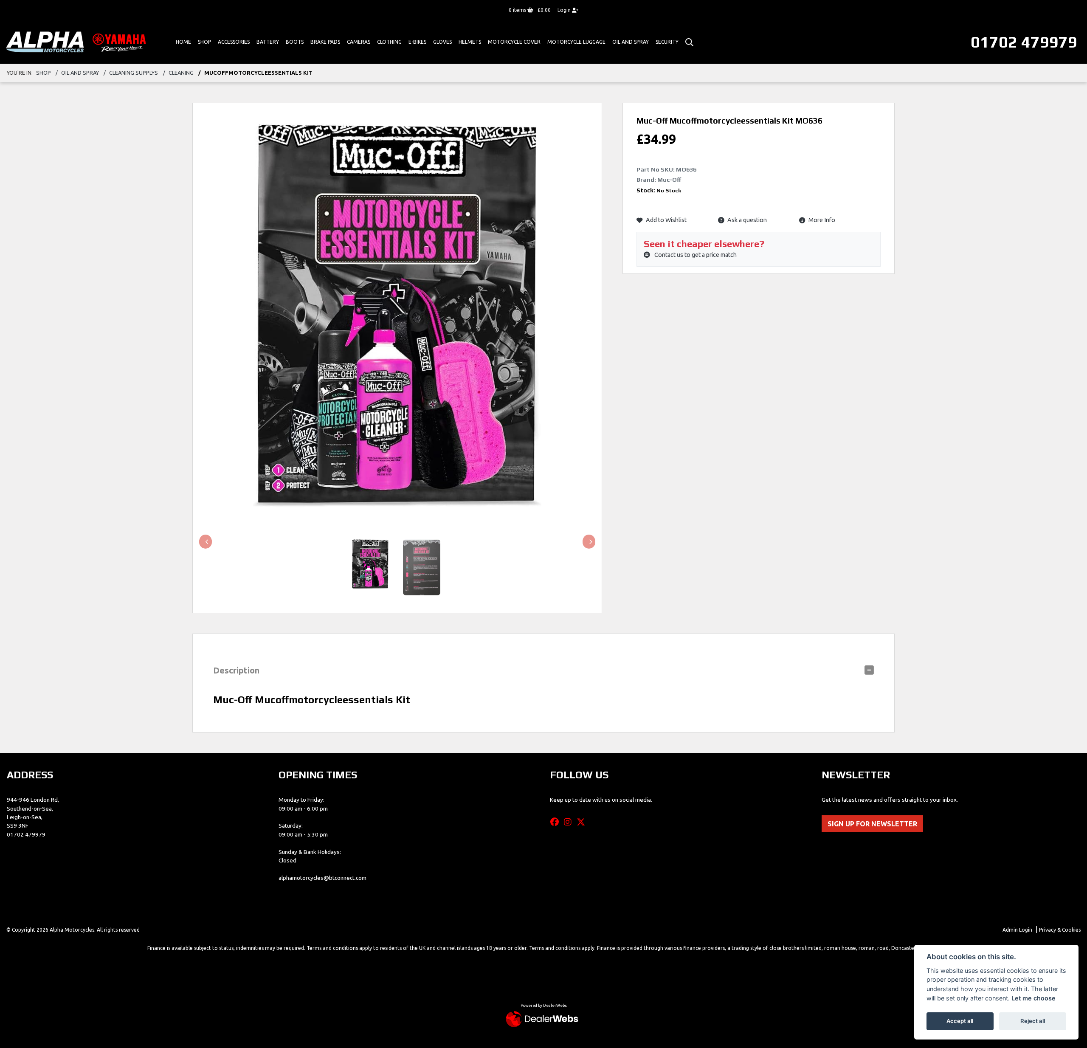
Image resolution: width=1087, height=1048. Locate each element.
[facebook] (556, 822)
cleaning (181, 73)
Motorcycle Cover (514, 42)
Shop (204, 42)
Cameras (358, 42)
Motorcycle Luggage (576, 42)
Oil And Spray (630, 42)
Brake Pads (325, 42)
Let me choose (1033, 998)
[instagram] (569, 822)
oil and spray (80, 73)
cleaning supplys (133, 73)
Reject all (1032, 1020)
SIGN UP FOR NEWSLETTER (872, 824)
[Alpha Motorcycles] (77, 41)
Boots (295, 42)
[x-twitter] (583, 822)
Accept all (959, 1020)
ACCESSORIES (234, 42)
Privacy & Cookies (1060, 929)
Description (236, 670)
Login (565, 10)
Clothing (389, 42)
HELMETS (470, 42)
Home (183, 42)
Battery (267, 42)
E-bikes (417, 42)
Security (667, 42)
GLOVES (442, 42)
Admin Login (1017, 929)
